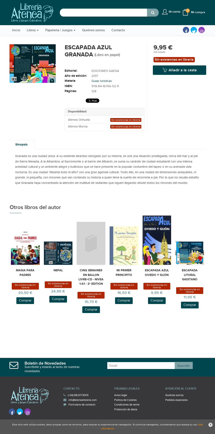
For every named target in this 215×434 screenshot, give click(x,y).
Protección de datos (125, 409)
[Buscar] (153, 13)
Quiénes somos (174, 395)
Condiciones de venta (126, 404)
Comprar (25, 301)
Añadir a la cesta (182, 70)
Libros (32, 30)
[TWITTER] (194, 30)
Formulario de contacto (81, 404)
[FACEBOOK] (186, 30)
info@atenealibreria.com (82, 400)
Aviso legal (120, 395)
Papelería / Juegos (59, 30)
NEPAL (58, 270)
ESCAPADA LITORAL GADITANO (190, 275)
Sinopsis (21, 145)
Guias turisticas (102, 81)
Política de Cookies (125, 400)
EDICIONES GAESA (105, 71)
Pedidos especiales (176, 400)
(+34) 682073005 (78, 395)
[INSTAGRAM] (201, 30)
